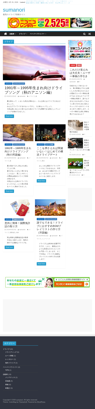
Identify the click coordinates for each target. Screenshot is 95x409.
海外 (17, 232)
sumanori (14, 10)
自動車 (12, 34)
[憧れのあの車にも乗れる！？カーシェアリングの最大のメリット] (75, 159)
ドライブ (22, 34)
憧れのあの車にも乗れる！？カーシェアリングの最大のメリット (49, 2)
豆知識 (7, 381)
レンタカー (9, 359)
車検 (79, 65)
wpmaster (22, 96)
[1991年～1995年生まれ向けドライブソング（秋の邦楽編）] (18, 126)
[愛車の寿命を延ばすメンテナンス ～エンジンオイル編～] (75, 139)
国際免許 (12, 232)
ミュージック (46, 239)
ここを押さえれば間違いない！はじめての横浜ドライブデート (50, 151)
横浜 (43, 161)
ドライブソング (19, 83)
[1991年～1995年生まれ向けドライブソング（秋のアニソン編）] (34, 47)
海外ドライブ (18, 219)
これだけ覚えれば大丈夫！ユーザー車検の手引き (80, 73)
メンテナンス (10, 377)
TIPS (7, 370)
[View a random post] (89, 33)
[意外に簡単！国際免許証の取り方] (18, 201)
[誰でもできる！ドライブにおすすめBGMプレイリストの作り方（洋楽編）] (50, 201)
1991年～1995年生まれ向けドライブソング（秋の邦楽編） (18, 151)
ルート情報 (49, 144)
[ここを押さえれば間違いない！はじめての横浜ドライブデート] (50, 126)
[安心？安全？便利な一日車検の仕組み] (75, 121)
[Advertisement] (80, 199)
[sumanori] (5, 33)
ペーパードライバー (37, 34)
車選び (7, 388)
